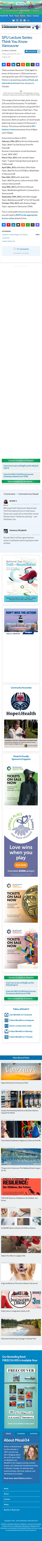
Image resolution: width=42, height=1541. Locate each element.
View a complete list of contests (20, 481)
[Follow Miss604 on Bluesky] (14, 20)
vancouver (5, 238)
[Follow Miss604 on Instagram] (18, 20)
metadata (21, 229)
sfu (14, 241)
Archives (34, 1433)
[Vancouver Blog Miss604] (21, 3)
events (4, 241)
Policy (6, 1504)
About (29, 16)
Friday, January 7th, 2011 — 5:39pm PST (26, 504)
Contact (36, 16)
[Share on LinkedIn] (13, 64)
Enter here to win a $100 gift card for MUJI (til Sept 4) (21, 467)
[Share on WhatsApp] (28, 64)
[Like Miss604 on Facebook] (25, 20)
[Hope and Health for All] (21, 705)
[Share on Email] (18, 64)
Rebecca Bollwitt (10, 50)
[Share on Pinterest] (9, 64)
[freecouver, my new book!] (21, 1428)
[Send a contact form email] (29, 20)
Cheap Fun (5, 235)
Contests (21, 1433)
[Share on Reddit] (23, 64)
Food (11, 16)
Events (22, 16)
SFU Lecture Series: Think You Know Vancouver (17, 42)
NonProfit (4, 16)
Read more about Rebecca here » (18, 1478)
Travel (16, 16)
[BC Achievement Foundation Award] (21, 784)
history (25, 235)
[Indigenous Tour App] (21, 734)
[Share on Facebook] (4, 64)
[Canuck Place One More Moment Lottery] (21, 843)
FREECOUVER (24, 10)
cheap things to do (16, 235)
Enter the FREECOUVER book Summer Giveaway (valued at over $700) (18, 475)
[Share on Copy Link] (33, 64)
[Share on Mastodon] (37, 64)
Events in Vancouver (12, 1510)
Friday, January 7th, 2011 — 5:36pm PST (12, 55)
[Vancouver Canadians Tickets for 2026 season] (21, 27)
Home (6, 1488)
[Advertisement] (21, 360)
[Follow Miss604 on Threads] (21, 20)
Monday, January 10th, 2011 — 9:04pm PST (25, 535)
